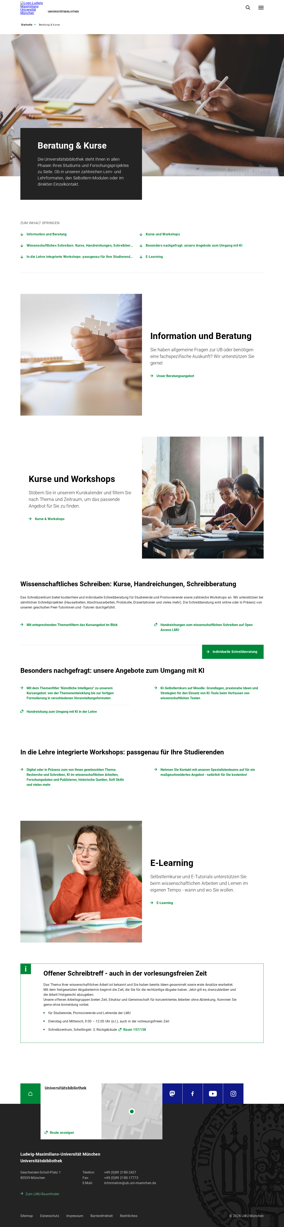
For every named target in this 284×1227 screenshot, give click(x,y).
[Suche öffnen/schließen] (248, 7)
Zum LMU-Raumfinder (42, 1194)
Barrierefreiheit (101, 1216)
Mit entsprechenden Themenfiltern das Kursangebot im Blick (72, 625)
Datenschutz (49, 1216)
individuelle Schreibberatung (235, 652)
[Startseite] (30, 1093)
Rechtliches (128, 1216)
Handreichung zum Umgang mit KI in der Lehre (62, 712)
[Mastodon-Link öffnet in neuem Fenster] (172, 1093)
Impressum (74, 1216)
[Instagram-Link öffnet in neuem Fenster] (233, 1093)
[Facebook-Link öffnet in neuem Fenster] (193, 1093)
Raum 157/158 (134, 1030)
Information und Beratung (47, 234)
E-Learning (154, 257)
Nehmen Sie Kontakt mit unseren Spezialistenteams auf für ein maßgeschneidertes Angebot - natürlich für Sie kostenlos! (208, 772)
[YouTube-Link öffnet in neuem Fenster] (213, 1093)
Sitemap (26, 1216)
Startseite (26, 24)
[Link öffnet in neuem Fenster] (101, 1111)
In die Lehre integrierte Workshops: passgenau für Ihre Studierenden (80, 257)
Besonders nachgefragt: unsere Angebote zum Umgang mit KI (194, 245)
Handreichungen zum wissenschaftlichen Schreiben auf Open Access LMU (207, 627)
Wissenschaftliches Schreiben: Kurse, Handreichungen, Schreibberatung (83, 245)
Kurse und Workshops (163, 234)
